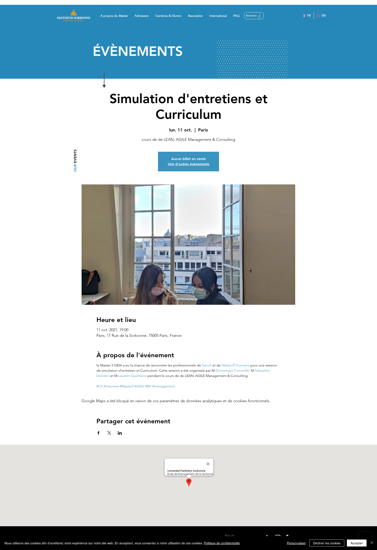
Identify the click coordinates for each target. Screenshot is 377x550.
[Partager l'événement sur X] (109, 433)
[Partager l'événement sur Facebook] (98, 433)
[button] (114, 15)
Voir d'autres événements (188, 164)
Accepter (357, 543)
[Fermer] (371, 543)
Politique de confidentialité (222, 543)
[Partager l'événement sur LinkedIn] (120, 433)
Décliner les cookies (327, 543)
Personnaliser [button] (296, 543)
